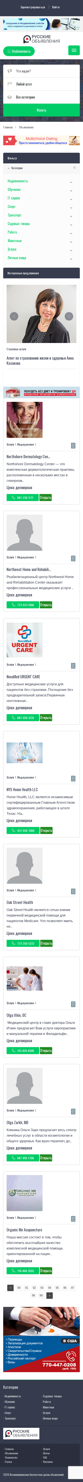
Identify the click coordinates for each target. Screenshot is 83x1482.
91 (26, 1287)
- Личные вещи (50, 1418)
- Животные (48, 1407)
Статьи (8, 1461)
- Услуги (46, 1412)
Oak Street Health (20, 902)
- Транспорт (9, 1418)
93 (41, 1287)
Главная (9, 1449)
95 (57, 1287)
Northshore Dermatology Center (30, 456)
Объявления (11, 1453)
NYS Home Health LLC (22, 789)
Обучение (14, 189)
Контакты (48, 1461)
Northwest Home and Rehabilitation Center (38, 569)
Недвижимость (18, 180)
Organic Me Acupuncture (24, 1229)
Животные (14, 240)
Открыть (45, 497)
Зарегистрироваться (32, 7)
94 (49, 1287)
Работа (12, 232)
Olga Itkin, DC (16, 1015)
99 (41, 1295)
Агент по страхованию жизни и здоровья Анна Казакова (40, 360)
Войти (56, 7)
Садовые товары (19, 223)
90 (18, 1287)
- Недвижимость (12, 1396)
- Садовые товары (52, 1396)
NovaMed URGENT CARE (23, 676)
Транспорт (14, 215)
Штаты (46, 1453)
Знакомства (11, 1457)
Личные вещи (17, 257)
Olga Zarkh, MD (17, 1122)
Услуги (12, 249)
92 (34, 1287)
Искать (41, 110)
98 (33, 1295)
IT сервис (14, 198)
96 (64, 1287)
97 (72, 1287)
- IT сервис (9, 1407)
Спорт (12, 206)
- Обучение (9, 1401)
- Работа (46, 1401)
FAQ (45, 1457)
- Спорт (7, 1412)
